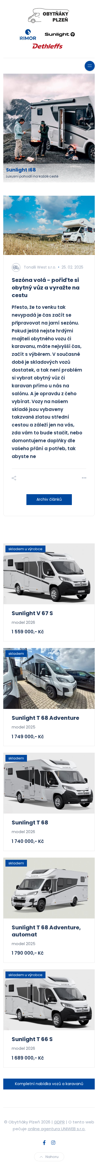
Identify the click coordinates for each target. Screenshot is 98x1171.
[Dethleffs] (47, 45)
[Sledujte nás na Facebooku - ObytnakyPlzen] (44, 1142)
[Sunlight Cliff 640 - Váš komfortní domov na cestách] (50, 128)
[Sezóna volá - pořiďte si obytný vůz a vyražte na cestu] (49, 225)
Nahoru (52, 1156)
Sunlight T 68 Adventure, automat (46, 931)
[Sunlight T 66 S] (49, 999)
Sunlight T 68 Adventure (45, 718)
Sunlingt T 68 (30, 822)
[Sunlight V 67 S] (49, 573)
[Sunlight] (60, 34)
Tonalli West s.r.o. (40, 267)
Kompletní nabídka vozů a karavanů (49, 1083)
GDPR (59, 1122)
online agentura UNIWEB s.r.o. (56, 1129)
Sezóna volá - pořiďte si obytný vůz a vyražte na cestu (45, 287)
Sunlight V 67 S (32, 613)
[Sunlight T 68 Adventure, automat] (49, 888)
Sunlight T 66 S (32, 1039)
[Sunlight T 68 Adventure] (49, 678)
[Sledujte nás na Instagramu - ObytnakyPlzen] (53, 1142)
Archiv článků (49, 499)
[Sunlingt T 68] (49, 783)
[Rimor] (28, 34)
